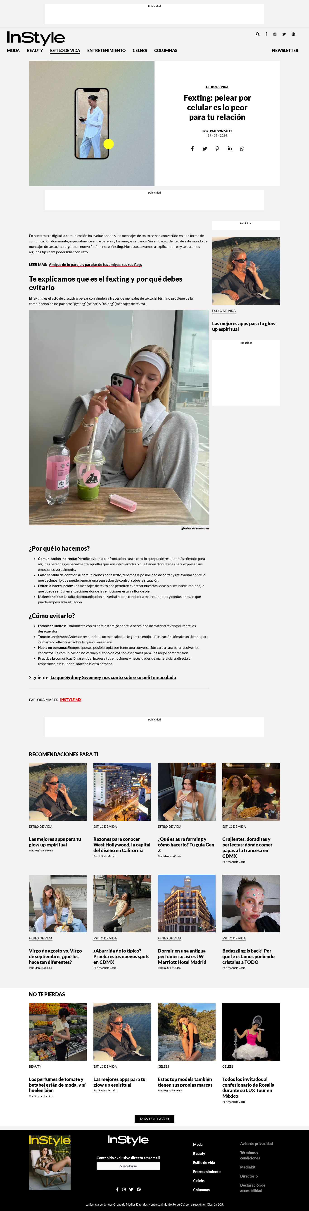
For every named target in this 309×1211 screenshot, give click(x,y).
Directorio (249, 1176)
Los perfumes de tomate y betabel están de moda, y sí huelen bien (57, 1084)
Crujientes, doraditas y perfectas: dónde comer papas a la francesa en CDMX (247, 847)
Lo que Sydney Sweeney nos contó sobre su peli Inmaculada (113, 677)
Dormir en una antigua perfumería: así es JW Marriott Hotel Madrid (182, 956)
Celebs (140, 50)
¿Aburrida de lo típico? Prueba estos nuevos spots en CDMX (121, 956)
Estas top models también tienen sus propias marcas (185, 1082)
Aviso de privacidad (256, 1143)
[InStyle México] (36, 38)
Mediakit (247, 1167)
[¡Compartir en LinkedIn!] (230, 149)
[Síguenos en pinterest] (293, 34)
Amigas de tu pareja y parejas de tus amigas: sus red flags (95, 264)
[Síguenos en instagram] (274, 34)
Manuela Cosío (172, 856)
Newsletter (285, 50)
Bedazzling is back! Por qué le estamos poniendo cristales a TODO (248, 956)
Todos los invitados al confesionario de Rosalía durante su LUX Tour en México (248, 1087)
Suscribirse (128, 1166)
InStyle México (107, 856)
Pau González (221, 131)
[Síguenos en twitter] (284, 34)
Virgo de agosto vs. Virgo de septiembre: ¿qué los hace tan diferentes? (55, 956)
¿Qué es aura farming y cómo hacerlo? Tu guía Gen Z (186, 844)
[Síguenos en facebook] (266, 34)
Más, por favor (154, 1118)
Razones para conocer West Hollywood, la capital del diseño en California (121, 844)
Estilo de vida (65, 50)
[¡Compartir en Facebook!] (192, 149)
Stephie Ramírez (44, 1096)
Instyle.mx (70, 699)
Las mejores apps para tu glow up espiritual (244, 326)
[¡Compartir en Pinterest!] (217, 149)
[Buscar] (257, 34)
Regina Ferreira (43, 850)
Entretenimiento (106, 50)
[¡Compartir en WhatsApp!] (242, 149)
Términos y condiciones (250, 1155)
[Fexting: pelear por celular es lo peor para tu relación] (91, 123)
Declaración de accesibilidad (252, 1188)
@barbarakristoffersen (195, 528)
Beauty (35, 50)
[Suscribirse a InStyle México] (50, 1162)
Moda (13, 50)
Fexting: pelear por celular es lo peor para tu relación (217, 107)
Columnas (165, 50)
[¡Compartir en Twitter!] (205, 149)
